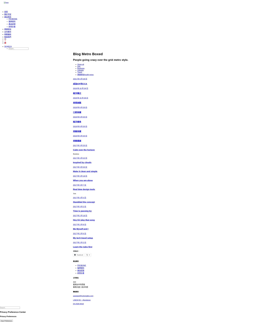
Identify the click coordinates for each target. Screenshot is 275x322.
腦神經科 (12, 21)
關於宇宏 (7, 14)
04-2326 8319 (78, 304)
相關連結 (7, 34)
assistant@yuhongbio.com (83, 296)
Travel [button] (79, 72)
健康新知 (7, 29)
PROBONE (13, 19)
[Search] (10, 308)
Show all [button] (80, 64)
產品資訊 (7, 17)
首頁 (6, 12)
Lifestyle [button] (80, 70)
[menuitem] (11, 11)
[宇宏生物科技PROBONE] (137, 4)
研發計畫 (12, 27)
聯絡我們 (7, 37)
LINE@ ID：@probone (82, 300)
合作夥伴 (7, 32)
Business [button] (80, 68)
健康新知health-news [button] (85, 75)
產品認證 (12, 24)
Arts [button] (78, 66)
